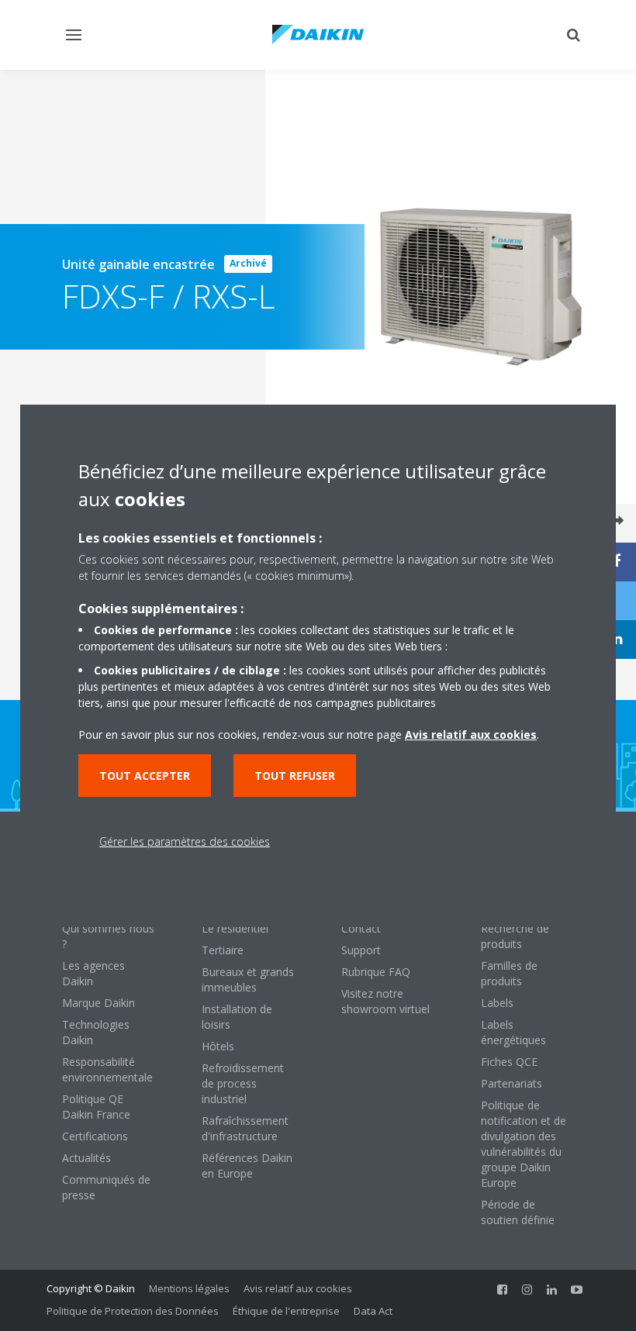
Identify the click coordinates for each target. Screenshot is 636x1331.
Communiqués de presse (106, 1187)
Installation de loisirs (237, 1017)
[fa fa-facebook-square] (502, 1290)
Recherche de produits (515, 936)
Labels (497, 1002)
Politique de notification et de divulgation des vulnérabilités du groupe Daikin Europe (523, 1144)
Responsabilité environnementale (107, 1069)
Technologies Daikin (96, 1032)
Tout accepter (144, 775)
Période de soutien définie (518, 1212)
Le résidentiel (235, 928)
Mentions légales (189, 1288)
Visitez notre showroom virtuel (385, 1001)
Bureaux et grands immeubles (248, 979)
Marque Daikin (98, 1002)
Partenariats (511, 1083)
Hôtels (218, 1046)
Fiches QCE (509, 1061)
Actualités (86, 1157)
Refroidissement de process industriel (243, 1083)
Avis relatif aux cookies (298, 1288)
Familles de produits (509, 973)
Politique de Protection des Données (133, 1311)
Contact (361, 928)
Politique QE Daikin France (96, 1106)
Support (361, 950)
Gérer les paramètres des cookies (184, 841)
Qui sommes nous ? (108, 936)
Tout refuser (294, 775)
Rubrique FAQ (375, 971)
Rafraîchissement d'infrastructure (245, 1128)
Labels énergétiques (513, 1032)
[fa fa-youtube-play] (577, 1290)
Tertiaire (223, 950)
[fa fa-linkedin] (552, 1290)
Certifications (95, 1136)
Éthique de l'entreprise (286, 1311)
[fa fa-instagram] (527, 1290)
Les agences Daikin (93, 973)
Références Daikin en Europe (247, 1165)
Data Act (373, 1311)
